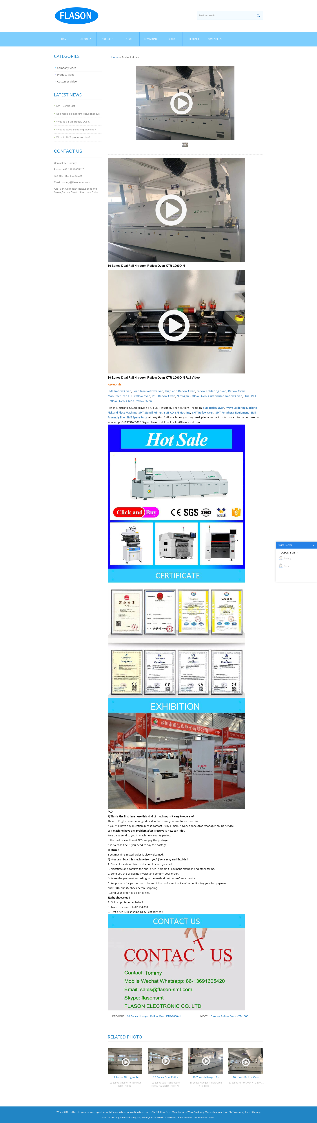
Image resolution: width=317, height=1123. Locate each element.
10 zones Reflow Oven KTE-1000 (228, 1016)
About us (86, 39)
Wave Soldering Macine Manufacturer (207, 1112)
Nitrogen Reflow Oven (192, 396)
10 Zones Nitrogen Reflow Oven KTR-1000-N (154, 1016)
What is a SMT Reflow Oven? (73, 121)
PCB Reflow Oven (163, 396)
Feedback (193, 39)
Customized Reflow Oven (225, 396)
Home (64, 39)
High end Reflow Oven (180, 391)
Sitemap (256, 1112)
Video (172, 39)
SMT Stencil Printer (150, 412)
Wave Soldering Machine (241, 407)
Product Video (65, 74)
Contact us (215, 39)
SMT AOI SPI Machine (177, 412)
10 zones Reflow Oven (246, 1077)
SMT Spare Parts (137, 417)
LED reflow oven (139, 396)
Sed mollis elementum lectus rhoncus (78, 113)
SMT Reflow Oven (119, 391)
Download (150, 39)
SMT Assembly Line (239, 1112)
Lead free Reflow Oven (148, 391)
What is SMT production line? (73, 137)
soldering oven (216, 391)
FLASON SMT (287, 552)
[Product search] (258, 15)
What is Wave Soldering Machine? (76, 129)
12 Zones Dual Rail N (165, 1077)
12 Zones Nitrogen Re (125, 1077)
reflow (201, 391)
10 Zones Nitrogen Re (206, 1077)
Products (107, 39)
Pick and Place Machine (122, 412)
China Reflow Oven (139, 401)
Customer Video (67, 81)
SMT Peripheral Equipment (232, 412)
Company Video (66, 68)
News (129, 39)
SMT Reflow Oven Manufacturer (169, 1112)
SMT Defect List (65, 105)
